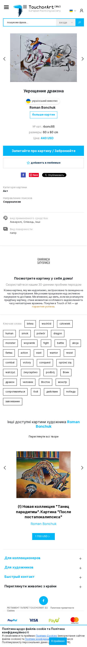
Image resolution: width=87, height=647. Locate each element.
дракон (9, 382)
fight (46, 342)
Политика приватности (62, 608)
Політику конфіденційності (41, 638)
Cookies (11, 610)
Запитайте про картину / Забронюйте (43, 151)
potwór (41, 333)
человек (28, 382)
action (24, 352)
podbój (50, 372)
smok (25, 333)
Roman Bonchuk (42, 107)
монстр (62, 382)
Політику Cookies (46, 635)
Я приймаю (58, 641)
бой (35, 391)
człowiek (64, 323)
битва (8, 352)
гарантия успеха (43, 306)
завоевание (12, 401)
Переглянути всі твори (43, 436)
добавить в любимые (45, 162)
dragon (57, 333)
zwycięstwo (30, 372)
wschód (46, 323)
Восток (45, 382)
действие (52, 391)
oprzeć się (65, 362)
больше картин (43, 114)
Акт (5, 190)
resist (69, 352)
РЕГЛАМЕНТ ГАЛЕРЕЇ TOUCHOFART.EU (27, 608)
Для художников (18, 567)
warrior (54, 352)
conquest (45, 362)
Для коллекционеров (22, 558)
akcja (75, 342)
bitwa (30, 323)
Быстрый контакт (19, 577)
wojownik (29, 342)
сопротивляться (15, 391)
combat (10, 362)
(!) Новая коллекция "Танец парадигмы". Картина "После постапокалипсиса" (43, 511)
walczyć (10, 372)
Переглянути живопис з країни (30, 586)
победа (70, 391)
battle (60, 342)
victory (27, 362)
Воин (66, 372)
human (9, 333)
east (38, 352)
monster (10, 342)
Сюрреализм (12, 201)
